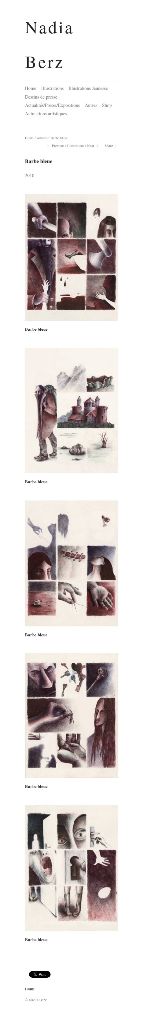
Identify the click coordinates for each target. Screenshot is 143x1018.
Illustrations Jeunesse (88, 88)
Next (90, 145)
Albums (42, 138)
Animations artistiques (46, 113)
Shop (107, 105)
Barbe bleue (59, 138)
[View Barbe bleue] (71, 259)
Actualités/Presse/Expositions (52, 105)
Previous (58, 145)
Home (30, 88)
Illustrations (52, 88)
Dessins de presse (41, 97)
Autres (91, 105)
